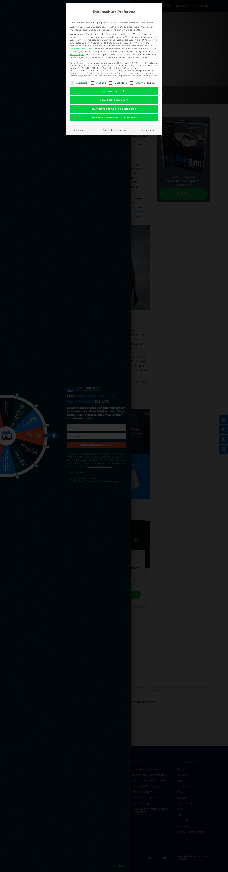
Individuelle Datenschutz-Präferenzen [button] (114, 117)
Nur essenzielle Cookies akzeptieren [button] (114, 108)
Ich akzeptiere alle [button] (114, 91)
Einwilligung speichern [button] (114, 100)
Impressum (148, 130)
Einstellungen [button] (77, 54)
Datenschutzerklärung (81, 49)
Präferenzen (80, 130)
